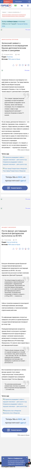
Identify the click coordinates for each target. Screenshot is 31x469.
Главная (4, 12)
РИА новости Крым (14, 59)
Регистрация (18, 1)
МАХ (20, 177)
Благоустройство (12, 242)
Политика (10, 57)
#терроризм (15, 39)
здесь (22, 180)
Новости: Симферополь (14, 12)
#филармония (12, 227)
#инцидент (5, 227)
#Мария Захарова (6, 39)
